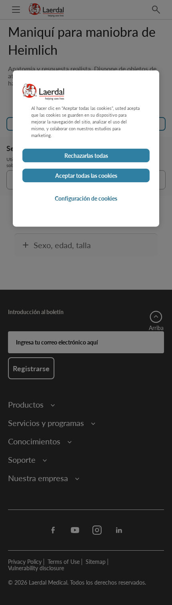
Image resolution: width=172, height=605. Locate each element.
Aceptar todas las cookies (86, 176)
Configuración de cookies (86, 199)
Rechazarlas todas (86, 156)
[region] (86, 148)
